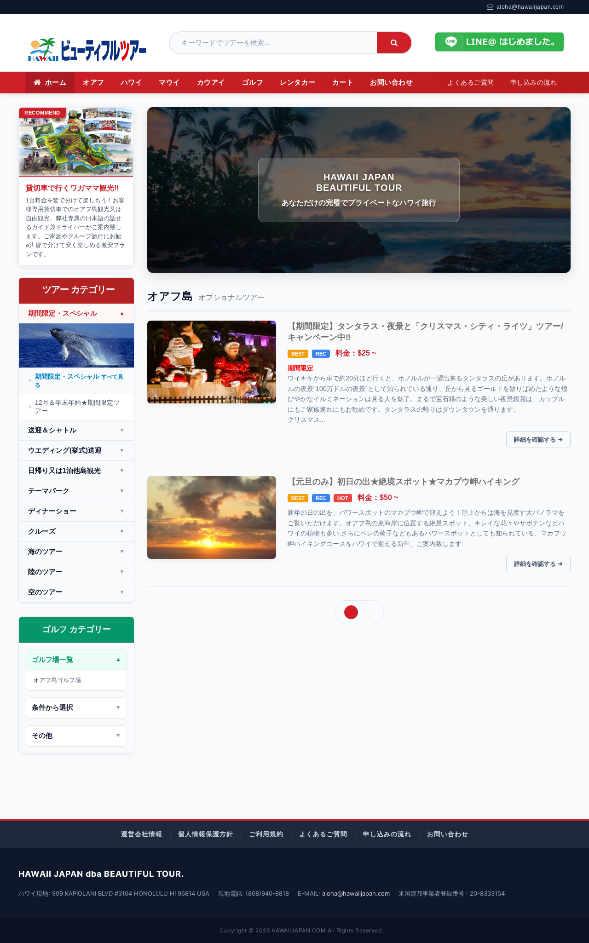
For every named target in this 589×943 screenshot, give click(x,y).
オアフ (93, 82)
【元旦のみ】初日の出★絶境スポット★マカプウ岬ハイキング (404, 481)
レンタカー (298, 82)
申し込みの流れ (533, 82)
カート (343, 82)
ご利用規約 (266, 834)
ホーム (56, 82)
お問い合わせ (391, 82)
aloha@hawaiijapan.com (530, 7)
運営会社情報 (141, 834)
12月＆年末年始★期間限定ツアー (77, 406)
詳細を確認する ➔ (538, 439)
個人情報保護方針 (205, 834)
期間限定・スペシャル (79, 380)
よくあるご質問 (470, 82)
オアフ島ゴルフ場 (57, 680)
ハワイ (132, 82)
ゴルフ (253, 82)
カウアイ (211, 82)
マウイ (169, 82)
